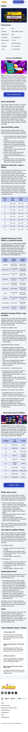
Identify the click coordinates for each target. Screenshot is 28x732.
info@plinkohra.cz (5, 717)
